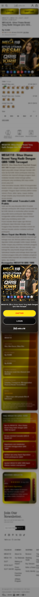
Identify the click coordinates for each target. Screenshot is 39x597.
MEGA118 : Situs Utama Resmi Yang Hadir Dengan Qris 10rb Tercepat (19, 305)
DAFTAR (20, 313)
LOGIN (19, 321)
